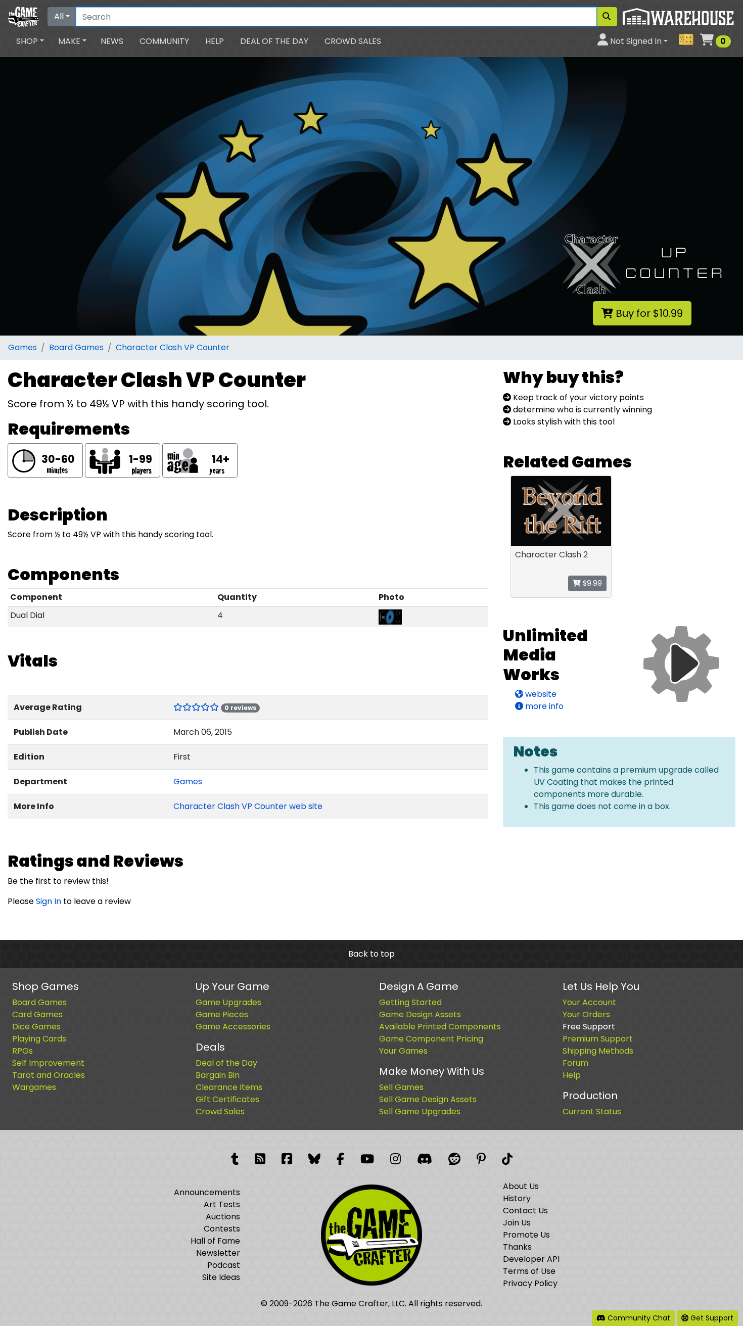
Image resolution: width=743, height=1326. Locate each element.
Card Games (37, 1014)
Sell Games (401, 1087)
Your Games (403, 1051)
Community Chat (638, 1318)
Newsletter (218, 1253)
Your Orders (586, 1014)
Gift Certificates (227, 1099)
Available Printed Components (440, 1026)
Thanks (517, 1247)
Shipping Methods (598, 1051)
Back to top (371, 954)
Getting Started (410, 1002)
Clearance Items (229, 1087)
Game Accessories (233, 1026)
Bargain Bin (218, 1075)
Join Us (517, 1222)
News (112, 41)
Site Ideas (221, 1277)
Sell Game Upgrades (419, 1111)
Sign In (48, 901)
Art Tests (222, 1204)
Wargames (34, 1087)
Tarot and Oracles (48, 1075)
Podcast (223, 1265)
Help (214, 41)
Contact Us (525, 1210)
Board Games (76, 347)
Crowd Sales (352, 41)
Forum (575, 1063)
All (59, 16)
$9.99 (591, 583)
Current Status (592, 1111)
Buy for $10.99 (648, 313)
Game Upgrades (228, 1002)
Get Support (710, 1318)
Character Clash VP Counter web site (247, 806)
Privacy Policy (530, 1283)
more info (543, 706)
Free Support (589, 1026)
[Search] (606, 16)
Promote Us (526, 1235)
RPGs (22, 1051)
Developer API (531, 1259)
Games (22, 347)
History (517, 1198)
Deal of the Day (274, 41)
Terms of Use (529, 1271)
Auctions (223, 1216)
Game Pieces (222, 1014)
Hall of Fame (215, 1241)
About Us (521, 1186)
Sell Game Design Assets (428, 1099)
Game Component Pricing (431, 1039)
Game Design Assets (420, 1014)
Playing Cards (39, 1039)
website (539, 694)
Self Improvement (48, 1063)
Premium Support (598, 1039)
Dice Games (36, 1026)
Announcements (207, 1192)
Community (164, 41)
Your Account (589, 1002)
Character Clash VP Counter (172, 347)
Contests (222, 1229)
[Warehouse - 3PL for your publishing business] (678, 16)
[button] (30, 41)
